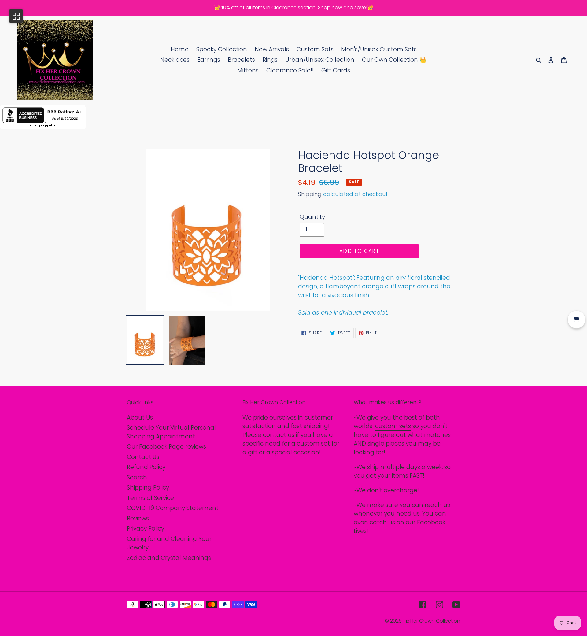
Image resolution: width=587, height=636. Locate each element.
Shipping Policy (148, 487)
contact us (278, 435)
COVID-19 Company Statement (173, 508)
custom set (313, 443)
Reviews (138, 518)
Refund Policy (146, 467)
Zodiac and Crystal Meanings (169, 558)
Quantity (312, 217)
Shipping (310, 194)
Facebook (431, 522)
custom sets (393, 426)
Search (137, 477)
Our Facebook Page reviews (166, 446)
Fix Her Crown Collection (432, 620)
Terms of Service (150, 498)
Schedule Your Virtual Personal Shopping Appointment (171, 432)
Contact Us (143, 457)
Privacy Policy (145, 528)
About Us (140, 417)
